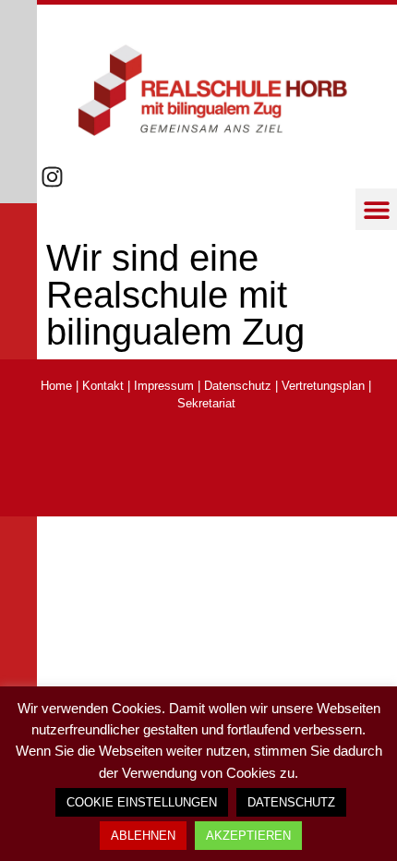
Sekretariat (206, 403)
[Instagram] (52, 176)
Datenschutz (237, 386)
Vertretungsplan (323, 386)
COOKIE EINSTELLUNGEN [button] (141, 802)
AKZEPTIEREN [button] (248, 836)
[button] (376, 209)
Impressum (164, 386)
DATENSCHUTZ (291, 802)
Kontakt (103, 386)
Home (56, 386)
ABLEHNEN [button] (143, 836)
